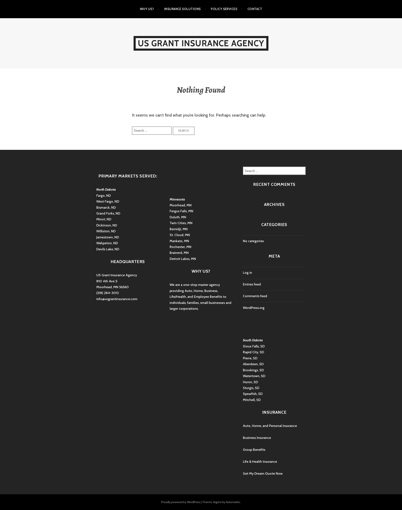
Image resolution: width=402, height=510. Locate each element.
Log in (247, 273)
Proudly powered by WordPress (180, 502)
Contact (254, 9)
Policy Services (224, 9)
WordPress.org (253, 308)
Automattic (233, 502)
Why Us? (147, 9)
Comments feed (255, 296)
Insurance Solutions (182, 9)
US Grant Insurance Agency (201, 43)
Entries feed (252, 284)
